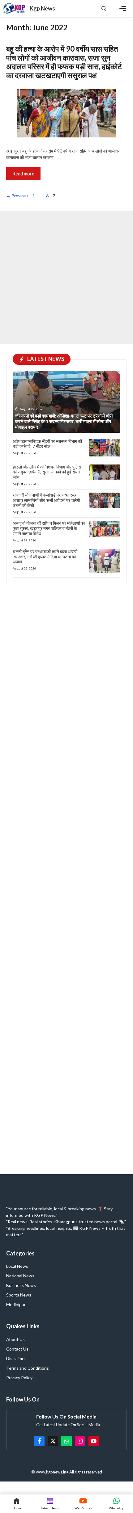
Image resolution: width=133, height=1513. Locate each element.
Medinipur (16, 1304)
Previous (17, 195)
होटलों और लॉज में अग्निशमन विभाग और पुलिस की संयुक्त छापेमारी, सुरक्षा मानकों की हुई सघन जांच (47, 472)
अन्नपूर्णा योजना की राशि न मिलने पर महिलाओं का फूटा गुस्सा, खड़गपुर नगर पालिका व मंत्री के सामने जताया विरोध (49, 528)
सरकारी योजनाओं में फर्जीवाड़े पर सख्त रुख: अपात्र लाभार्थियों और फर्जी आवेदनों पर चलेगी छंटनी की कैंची (46, 500)
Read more (23, 173)
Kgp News (42, 8)
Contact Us (17, 1348)
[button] (104, 8)
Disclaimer (16, 1358)
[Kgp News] (15, 8)
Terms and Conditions (27, 1368)
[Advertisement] (66, 277)
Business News (21, 1285)
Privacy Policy (19, 1377)
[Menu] (123, 9)
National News (20, 1275)
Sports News (18, 1294)
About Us (15, 1339)
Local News (17, 1266)
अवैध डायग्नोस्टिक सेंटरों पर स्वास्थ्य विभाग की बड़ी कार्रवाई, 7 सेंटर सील (47, 444)
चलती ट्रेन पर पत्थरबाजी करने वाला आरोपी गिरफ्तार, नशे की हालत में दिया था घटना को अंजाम (45, 557)
